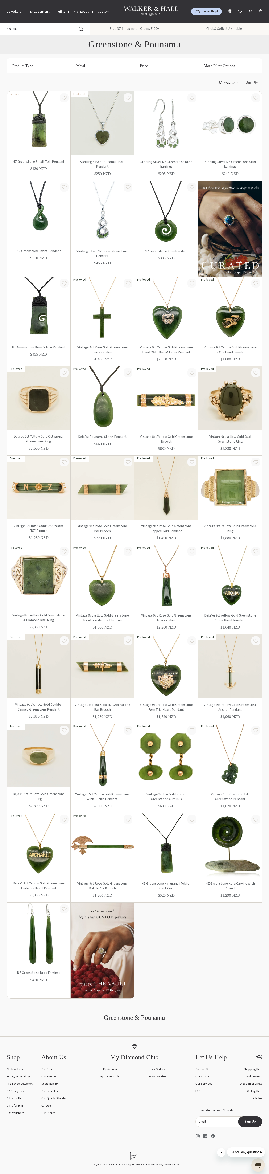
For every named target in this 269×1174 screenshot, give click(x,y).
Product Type (22, 66)
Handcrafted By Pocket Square (162, 1164)
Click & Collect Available (224, 28)
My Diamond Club (110, 1077)
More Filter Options (219, 66)
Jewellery (14, 11)
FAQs (198, 1091)
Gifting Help (254, 1091)
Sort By (252, 83)
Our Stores (48, 1113)
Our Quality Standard (54, 1098)
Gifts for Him (15, 1106)
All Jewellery (15, 1069)
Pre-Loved (81, 11)
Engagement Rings (19, 1077)
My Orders (158, 1069)
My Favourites (158, 1077)
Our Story (47, 1069)
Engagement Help (251, 1084)
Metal (80, 66)
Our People (48, 1077)
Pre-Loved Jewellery (20, 1084)
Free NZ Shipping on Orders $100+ (134, 28)
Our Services (203, 1084)
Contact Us (202, 1069)
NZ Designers (15, 1091)
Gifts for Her (15, 1098)
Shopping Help (253, 1069)
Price (144, 66)
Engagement (40, 11)
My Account (110, 1069)
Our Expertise (50, 1091)
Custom (104, 11)
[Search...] (81, 29)
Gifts (61, 11)
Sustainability (50, 1084)
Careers (46, 1106)
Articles (257, 1098)
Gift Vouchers (15, 1113)
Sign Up (250, 1121)
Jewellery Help (252, 1077)
